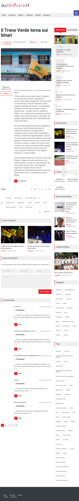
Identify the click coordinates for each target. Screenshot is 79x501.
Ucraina (58, 335)
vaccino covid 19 (61, 462)
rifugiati (70, 430)
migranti (58, 421)
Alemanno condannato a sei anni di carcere (71, 220)
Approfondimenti (69, 290)
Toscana (58, 330)
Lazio (65, 312)
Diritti (58, 54)
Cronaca (3, 251)
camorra (66, 351)
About (5, 495)
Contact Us (13, 497)
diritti (70, 385)
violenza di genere (61, 471)
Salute (57, 326)
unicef (65, 453)
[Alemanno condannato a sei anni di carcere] (59, 222)
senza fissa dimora (61, 448)
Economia (69, 236)
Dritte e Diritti (60, 308)
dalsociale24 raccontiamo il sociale (64, 371)
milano (30, 202)
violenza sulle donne (62, 480)
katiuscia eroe (10, 202)
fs (39, 198)
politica (72, 421)
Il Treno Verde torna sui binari (24, 33)
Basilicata (59, 294)
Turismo (66, 330)
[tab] (60, 31)
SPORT (58, 453)
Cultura (58, 303)
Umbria (66, 335)
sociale (45, 202)
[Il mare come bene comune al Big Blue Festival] (39, 234)
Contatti (38, 15)
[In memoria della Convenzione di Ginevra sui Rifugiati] (59, 207)
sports (16, 380)
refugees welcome (61, 426)
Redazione (33, 42)
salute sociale (67, 435)
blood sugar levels (20, 402)
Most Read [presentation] (60, 30)
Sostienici (46, 15)
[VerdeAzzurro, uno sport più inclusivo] (59, 160)
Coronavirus (59, 299)
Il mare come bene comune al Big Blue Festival (72, 145)
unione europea (60, 457)
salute (57, 435)
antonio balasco (73, 179)
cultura (66, 361)
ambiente (8, 198)
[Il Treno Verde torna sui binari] (26, 64)
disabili (68, 390)
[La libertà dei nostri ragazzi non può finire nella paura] (13, 234)
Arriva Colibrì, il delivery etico (63, 273)
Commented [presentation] (72, 30)
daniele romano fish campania (64, 376)
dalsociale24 (18, 198)
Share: (3, 189)
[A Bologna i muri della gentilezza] (66, 39)
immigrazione (60, 403)
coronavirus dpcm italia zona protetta (64, 356)
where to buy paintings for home (24, 331)
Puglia (57, 321)
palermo (37, 202)
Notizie (20, 15)
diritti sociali (59, 390)
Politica (58, 114)
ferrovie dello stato (30, 198)
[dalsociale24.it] (16, 6)
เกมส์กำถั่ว (17, 306)
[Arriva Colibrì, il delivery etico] (66, 261)
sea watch (66, 439)
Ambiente (8, 42)
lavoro (71, 408)
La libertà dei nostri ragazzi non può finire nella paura (72, 131)
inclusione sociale (61, 408)
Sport (67, 161)
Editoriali (29, 15)
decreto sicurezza (61, 385)
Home (4, 15)
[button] (76, 13)
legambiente (21, 202)
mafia (57, 417)
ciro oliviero (59, 187)
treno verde (28, 207)
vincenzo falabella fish (62, 467)
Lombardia (59, 317)
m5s (74, 412)
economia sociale (61, 399)
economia (67, 394)
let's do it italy (65, 412)
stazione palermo (11, 207)
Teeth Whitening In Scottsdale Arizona (26, 355)
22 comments (7, 44)
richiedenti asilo (60, 430)
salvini (58, 439)
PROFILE (6, 93)
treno (20, 207)
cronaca (58, 361)
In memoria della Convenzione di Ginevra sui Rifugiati (65, 66)
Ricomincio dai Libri (68, 321)
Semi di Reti (66, 326)
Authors (20, 495)
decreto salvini (60, 381)
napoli (65, 421)
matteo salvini (66, 417)
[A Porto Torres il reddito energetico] (59, 235)
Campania (68, 294)
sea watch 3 (59, 444)
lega (57, 412)
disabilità (58, 394)
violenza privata (60, 476)
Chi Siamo (12, 15)
